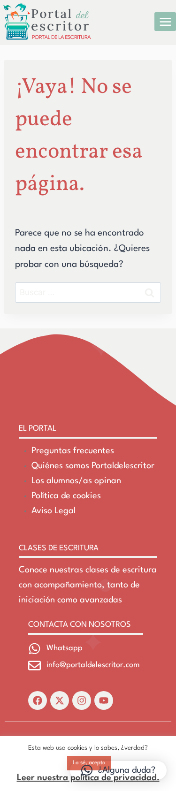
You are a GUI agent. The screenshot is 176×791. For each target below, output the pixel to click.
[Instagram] (81, 700)
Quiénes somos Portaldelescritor (92, 466)
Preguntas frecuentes (72, 451)
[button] (118, 770)
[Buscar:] (88, 292)
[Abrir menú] (165, 21)
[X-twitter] (59, 700)
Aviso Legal (53, 511)
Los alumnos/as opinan (76, 481)
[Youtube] (103, 700)
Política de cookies (66, 496)
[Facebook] (37, 700)
